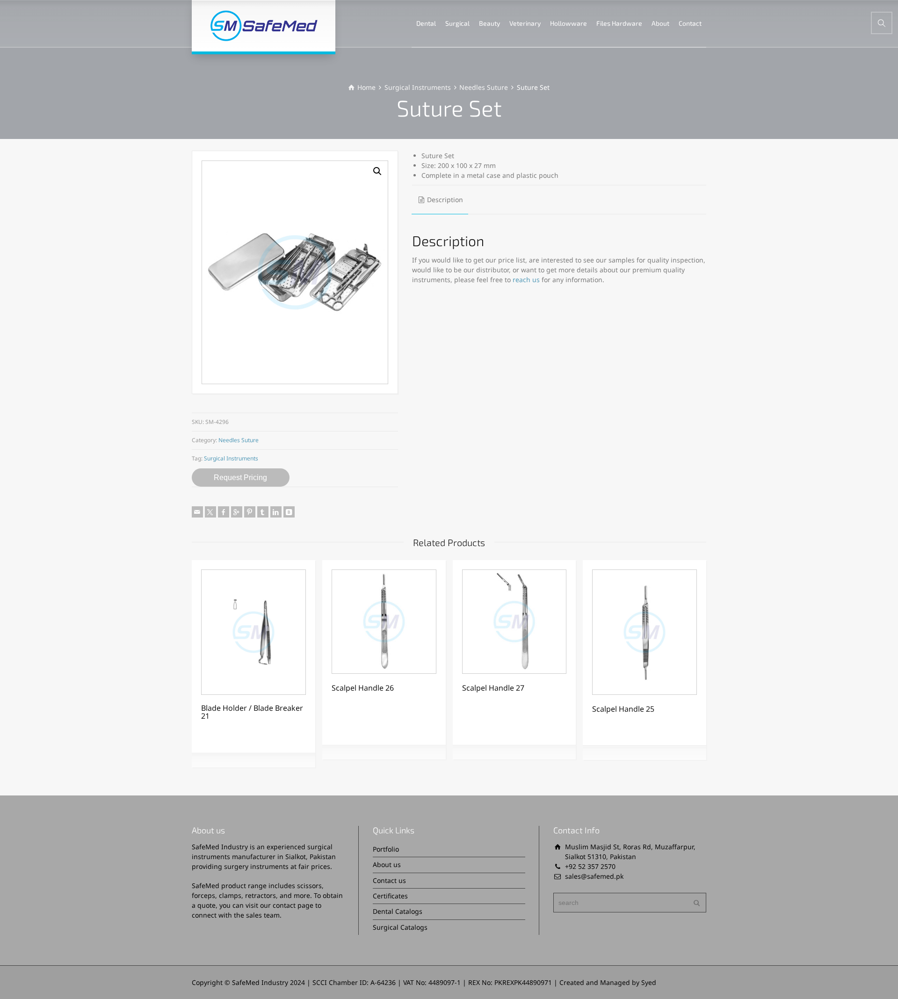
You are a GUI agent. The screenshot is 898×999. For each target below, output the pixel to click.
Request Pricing (240, 477)
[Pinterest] (249, 512)
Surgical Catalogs (400, 927)
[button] (377, 171)
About (660, 23)
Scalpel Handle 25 (623, 709)
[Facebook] (223, 512)
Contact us (389, 880)
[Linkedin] (276, 512)
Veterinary (525, 23)
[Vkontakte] (289, 512)
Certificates (390, 895)
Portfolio (386, 849)
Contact (690, 23)
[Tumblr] (262, 512)
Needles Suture (483, 87)
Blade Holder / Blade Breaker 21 (252, 712)
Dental (426, 23)
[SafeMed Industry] (263, 25)
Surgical (457, 23)
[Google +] (236, 512)
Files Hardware (619, 23)
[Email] (197, 512)
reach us (526, 279)
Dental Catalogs (397, 911)
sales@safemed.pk (594, 876)
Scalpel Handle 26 (363, 688)
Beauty (489, 23)
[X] (210, 512)
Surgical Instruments (417, 87)
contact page (293, 905)
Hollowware (568, 23)
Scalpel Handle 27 (493, 688)
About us (387, 864)
